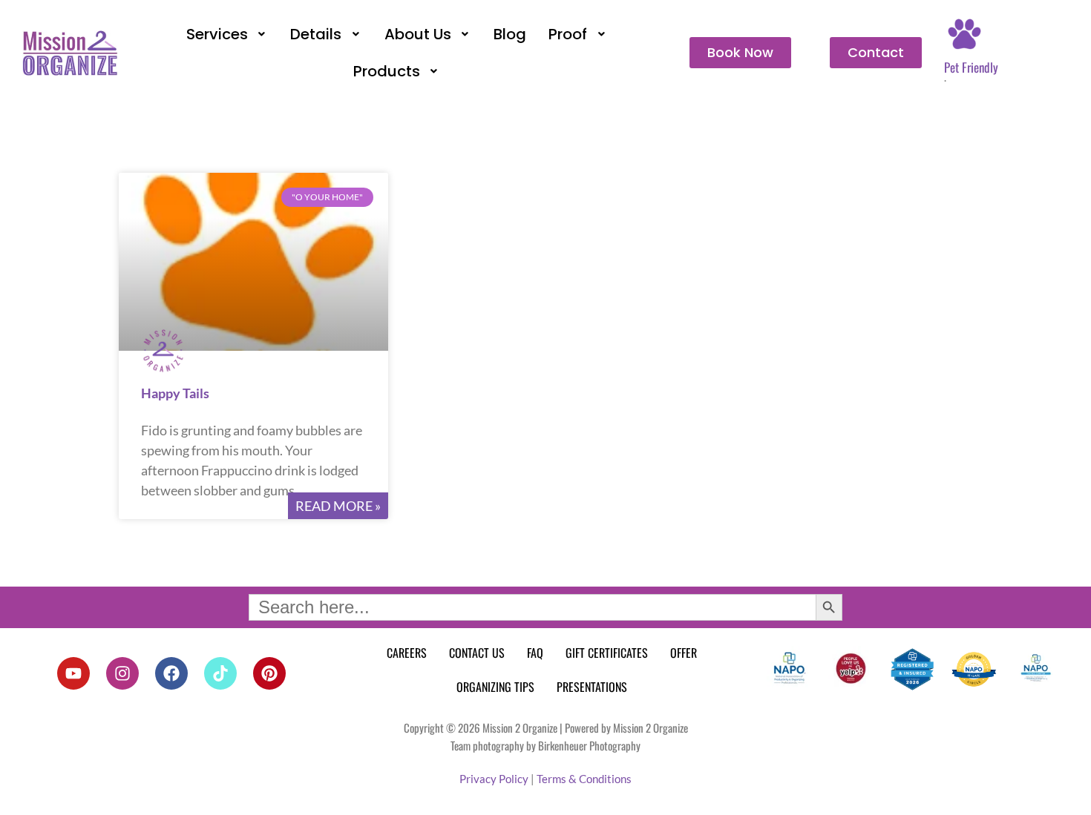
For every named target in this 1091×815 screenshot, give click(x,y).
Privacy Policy (493, 778)
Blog (510, 34)
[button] (227, 34)
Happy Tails (175, 393)
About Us (417, 34)
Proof (567, 34)
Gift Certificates (607, 652)
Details (315, 34)
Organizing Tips (495, 687)
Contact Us (477, 652)
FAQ (535, 652)
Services (217, 34)
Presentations (592, 687)
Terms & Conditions (584, 778)
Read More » (338, 506)
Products (386, 71)
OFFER (683, 652)
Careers (407, 652)
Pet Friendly (971, 67)
